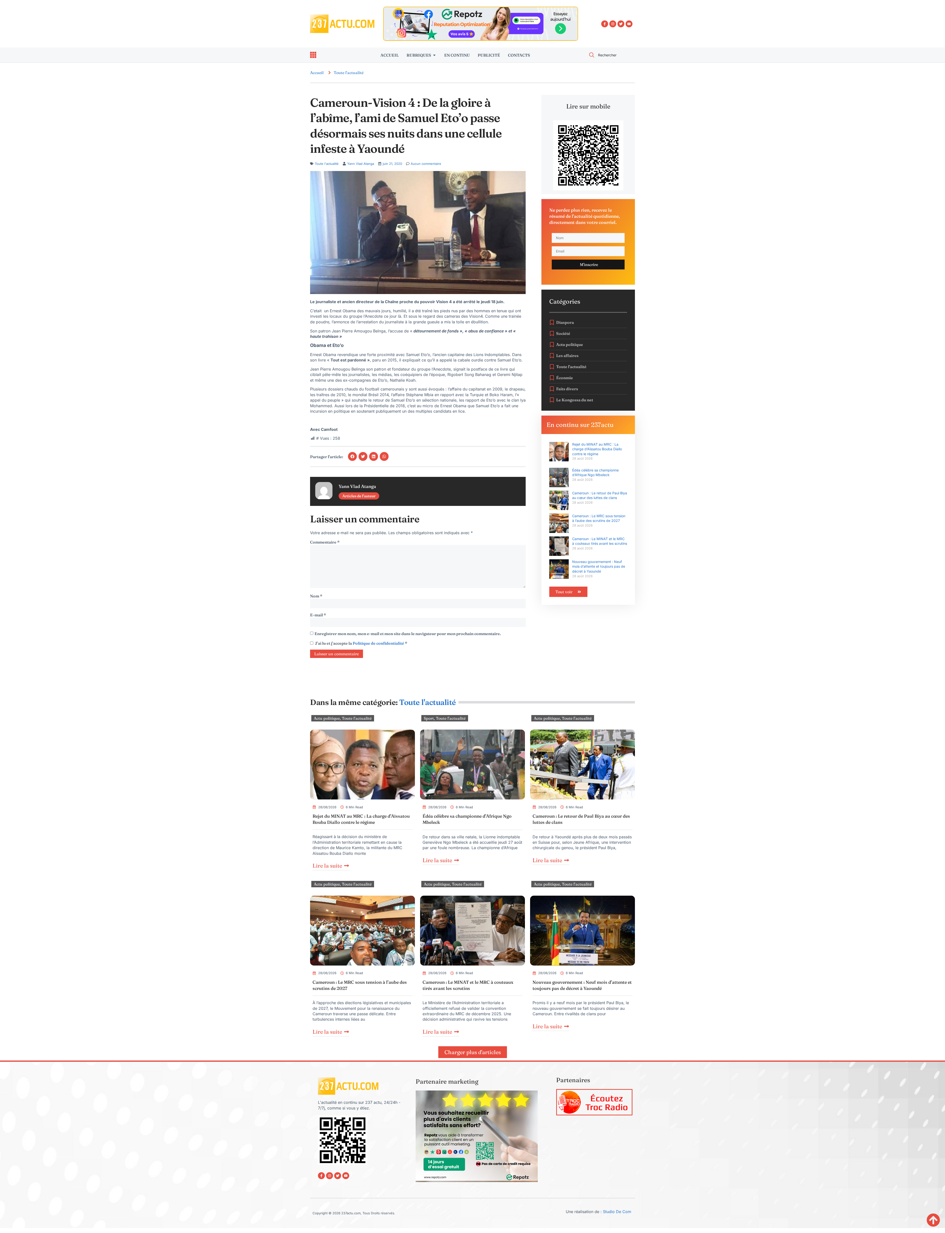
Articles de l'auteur (359, 496)
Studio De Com (617, 1211)
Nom (316, 595)
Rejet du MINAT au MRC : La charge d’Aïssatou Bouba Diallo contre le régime (597, 449)
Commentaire (325, 542)
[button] (352, 456)
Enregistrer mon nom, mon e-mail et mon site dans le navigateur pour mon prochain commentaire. (408, 633)
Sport (429, 718)
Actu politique (327, 718)
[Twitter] (620, 23)
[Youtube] (629, 23)
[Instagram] (612, 23)
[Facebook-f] (604, 23)
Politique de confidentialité (379, 643)
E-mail (318, 614)
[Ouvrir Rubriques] (434, 55)
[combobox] (609, 55)
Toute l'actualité (348, 72)
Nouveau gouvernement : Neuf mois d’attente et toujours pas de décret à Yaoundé (598, 566)
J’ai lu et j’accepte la (361, 643)
